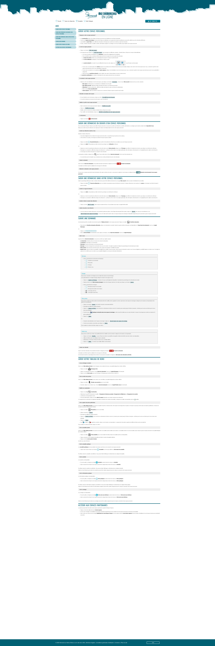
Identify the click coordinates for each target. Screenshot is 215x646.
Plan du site (124, 642)
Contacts (117, 642)
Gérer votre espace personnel (63, 29)
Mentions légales (90, 642)
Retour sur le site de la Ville (77, 642)
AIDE (153, 642)
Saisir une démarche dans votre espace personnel (65, 37)
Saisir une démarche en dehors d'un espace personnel (64, 33)
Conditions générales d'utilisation (105, 642)
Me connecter (153, 21)
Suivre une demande (60, 41)
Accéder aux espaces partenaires (63, 47)
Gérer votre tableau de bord (63, 44)
